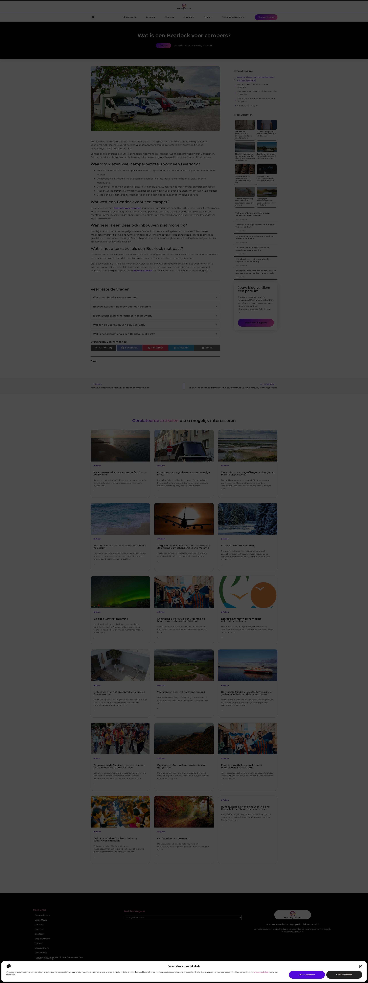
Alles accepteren (307, 975)
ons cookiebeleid (261, 972)
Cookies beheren (344, 975)
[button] (360, 966)
